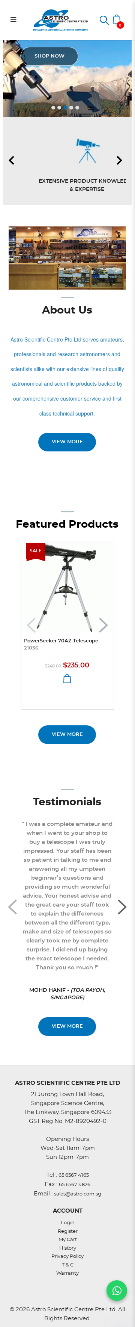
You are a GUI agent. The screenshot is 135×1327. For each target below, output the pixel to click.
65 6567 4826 (74, 1184)
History (67, 1248)
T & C (68, 1265)
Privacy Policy (67, 1256)
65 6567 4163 (73, 1175)
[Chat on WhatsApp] (116, 1290)
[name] (67, 588)
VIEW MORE (67, 441)
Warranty (67, 1273)
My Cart (67, 1239)
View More (67, 734)
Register (68, 1231)
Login (68, 1222)
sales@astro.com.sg (77, 1194)
